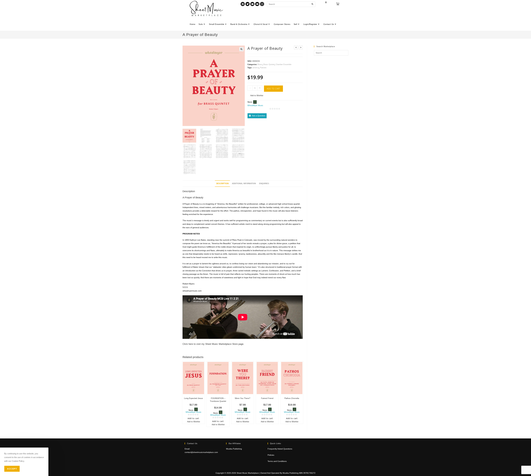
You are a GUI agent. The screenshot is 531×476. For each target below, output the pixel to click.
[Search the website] (291, 4)
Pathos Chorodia (291, 398)
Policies (271, 455)
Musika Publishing (234, 449)
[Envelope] (252, 4)
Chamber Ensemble (283, 64)
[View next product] (301, 47)
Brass (260, 64)
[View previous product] (296, 47)
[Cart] (338, 4)
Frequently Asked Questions (280, 449)
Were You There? (242, 398)
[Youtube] (257, 4)
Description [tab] (222, 184)
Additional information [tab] (244, 184)
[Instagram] (262, 4)
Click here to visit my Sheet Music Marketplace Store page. (213, 344)
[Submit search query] (312, 4)
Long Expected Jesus (193, 398)
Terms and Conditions (277, 461)
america (256, 68)
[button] (241, 49)
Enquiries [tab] (264, 184)
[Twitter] (247, 4)
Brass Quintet (268, 64)
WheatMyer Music (255, 105)
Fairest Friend (267, 398)
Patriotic (263, 68)
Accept (12, 469)
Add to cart (273, 88)
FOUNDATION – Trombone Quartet (218, 399)
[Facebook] (243, 4)
